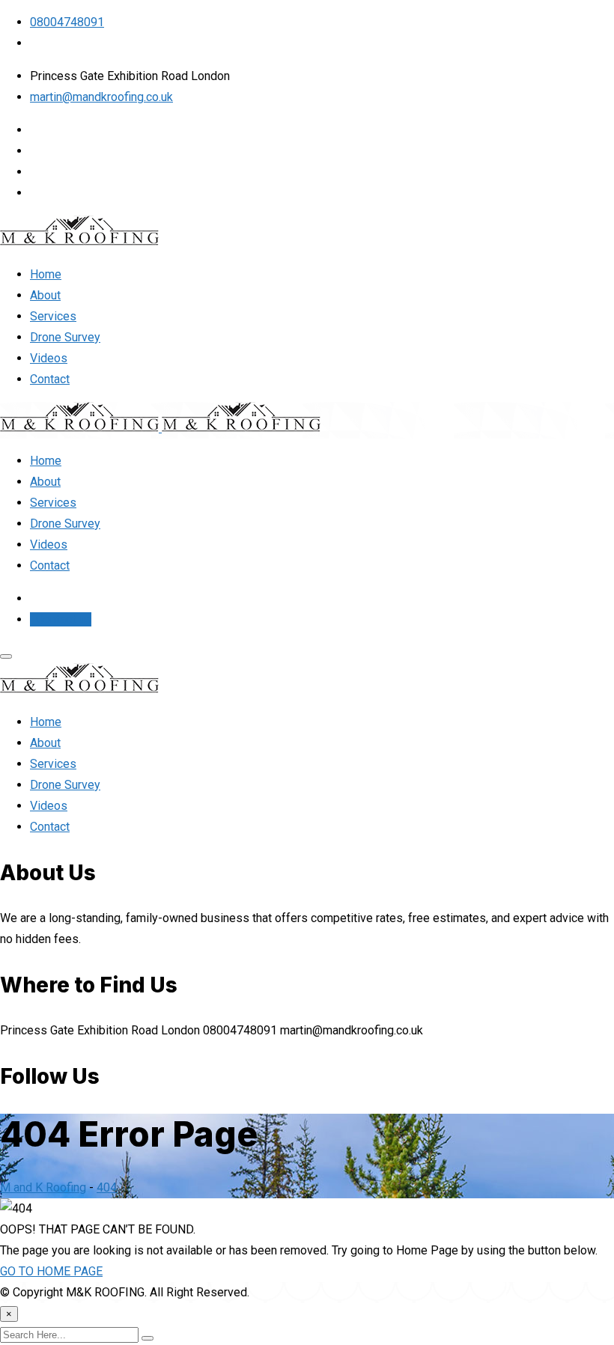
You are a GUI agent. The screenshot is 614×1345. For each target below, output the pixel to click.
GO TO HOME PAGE (51, 1271)
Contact (50, 379)
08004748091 (67, 22)
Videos (48, 358)
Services (53, 316)
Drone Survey (65, 337)
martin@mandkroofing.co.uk (101, 97)
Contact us (62, 619)
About (45, 295)
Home (45, 274)
